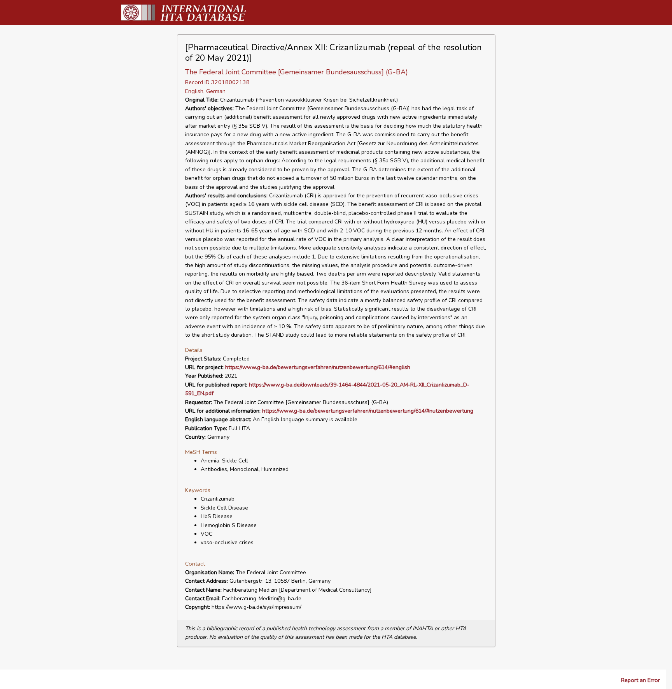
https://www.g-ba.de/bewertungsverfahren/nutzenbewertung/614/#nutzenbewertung (367, 411)
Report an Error (640, 680)
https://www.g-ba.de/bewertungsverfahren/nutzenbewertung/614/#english (317, 367)
